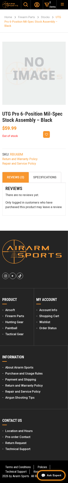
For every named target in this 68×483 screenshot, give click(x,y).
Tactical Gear (14, 334)
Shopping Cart (49, 316)
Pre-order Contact (17, 437)
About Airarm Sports (19, 367)
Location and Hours (19, 431)
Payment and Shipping (20, 379)
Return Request (15, 443)
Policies (42, 467)
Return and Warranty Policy (20, 159)
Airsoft (10, 310)
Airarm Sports (21, 476)
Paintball (11, 328)
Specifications (44, 177)
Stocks (45, 17)
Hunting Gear (14, 322)
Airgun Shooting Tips (20, 397)
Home (8, 17)
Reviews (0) (15, 177)
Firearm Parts (26, 17)
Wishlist (44, 322)
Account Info (48, 310)
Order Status (48, 328)
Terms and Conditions (18, 467)
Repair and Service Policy (19, 163)
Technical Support (17, 449)
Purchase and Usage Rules (24, 373)
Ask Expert (54, 475)
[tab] (15, 177)
